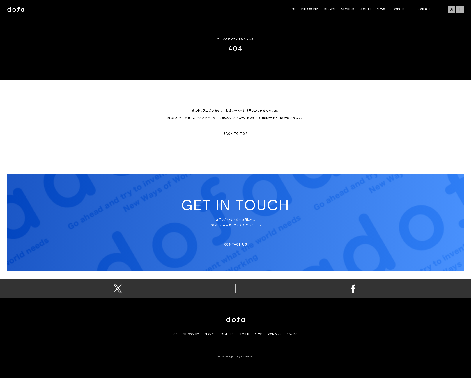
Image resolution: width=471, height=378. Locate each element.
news (259, 334)
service (209, 334)
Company (274, 334)
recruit (244, 334)
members (227, 334)
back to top (235, 133)
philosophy (191, 334)
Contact (424, 9)
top (174, 334)
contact (293, 334)
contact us (235, 244)
